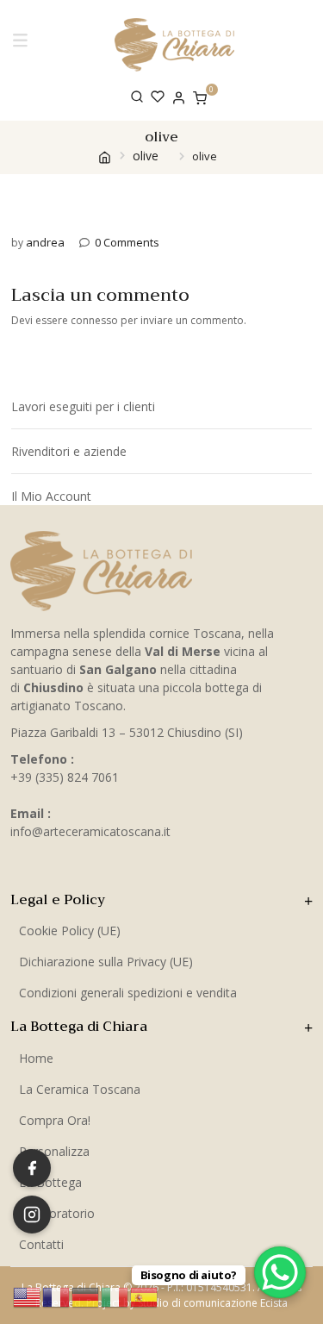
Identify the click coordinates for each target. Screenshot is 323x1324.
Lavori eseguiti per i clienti (83, 406)
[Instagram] (32, 1214)
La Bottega (50, 1182)
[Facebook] (32, 1168)
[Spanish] (144, 1295)
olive (145, 155)
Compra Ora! (54, 1120)
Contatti (41, 1244)
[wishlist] (158, 96)
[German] (86, 1295)
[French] (56, 1295)
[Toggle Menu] (23, 44)
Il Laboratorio (57, 1213)
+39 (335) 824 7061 (64, 777)
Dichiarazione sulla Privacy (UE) (106, 961)
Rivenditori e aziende (69, 451)
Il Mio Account (51, 496)
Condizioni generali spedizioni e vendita (128, 992)
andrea (45, 242)
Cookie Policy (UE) (70, 930)
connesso (94, 320)
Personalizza (54, 1151)
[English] (27, 1295)
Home (36, 1058)
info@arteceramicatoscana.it (90, 831)
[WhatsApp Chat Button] (280, 1272)
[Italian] (115, 1295)
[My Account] (178, 96)
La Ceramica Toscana (79, 1089)
